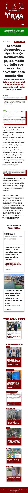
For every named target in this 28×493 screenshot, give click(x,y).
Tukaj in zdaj (19, 41)
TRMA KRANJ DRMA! (14, 319)
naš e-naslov (18, 488)
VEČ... (23, 24)
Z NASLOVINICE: (14, 344)
